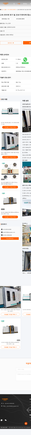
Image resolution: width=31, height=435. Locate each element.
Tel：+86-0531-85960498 (8, 403)
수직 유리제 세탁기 (11, 9)
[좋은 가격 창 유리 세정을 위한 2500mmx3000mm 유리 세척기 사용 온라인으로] (10, 201)
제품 (19, 3)
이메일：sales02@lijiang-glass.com (10, 406)
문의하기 (10, 43)
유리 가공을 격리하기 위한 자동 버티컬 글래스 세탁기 (10, 310)
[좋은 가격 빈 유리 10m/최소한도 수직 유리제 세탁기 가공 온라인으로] (10, 111)
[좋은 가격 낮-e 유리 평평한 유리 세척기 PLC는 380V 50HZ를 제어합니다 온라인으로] (10, 171)
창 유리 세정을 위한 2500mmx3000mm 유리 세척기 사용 (10, 343)
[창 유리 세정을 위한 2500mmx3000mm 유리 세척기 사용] (10, 330)
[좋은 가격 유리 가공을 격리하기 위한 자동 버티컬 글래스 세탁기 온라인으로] (10, 141)
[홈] (5, 3)
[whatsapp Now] (25, 63)
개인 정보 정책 (4, 427)
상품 (5, 9)
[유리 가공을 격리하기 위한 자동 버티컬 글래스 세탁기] (10, 297)
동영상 (25, 3)
